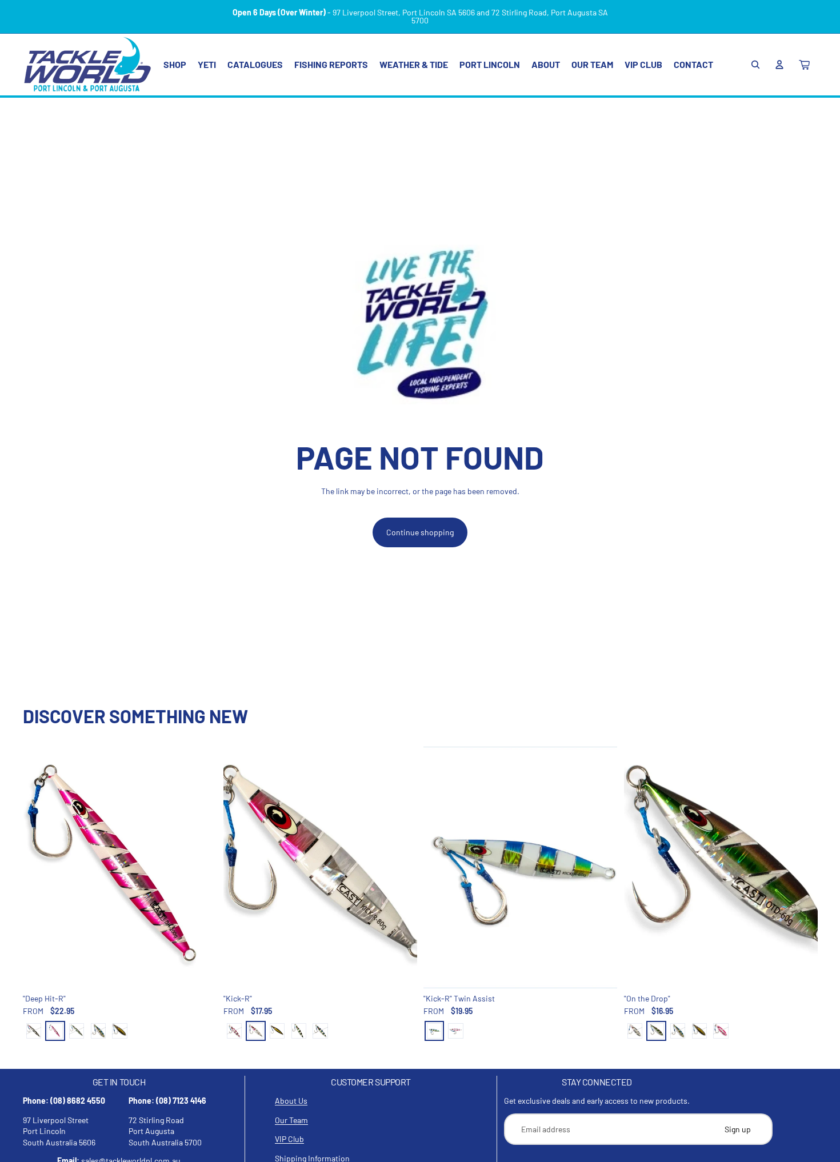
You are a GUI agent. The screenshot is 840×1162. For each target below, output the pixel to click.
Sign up (738, 1129)
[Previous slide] (40, 867)
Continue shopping (420, 532)
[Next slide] (199, 867)
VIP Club (289, 1139)
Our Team (291, 1120)
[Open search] (755, 64)
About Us (291, 1100)
